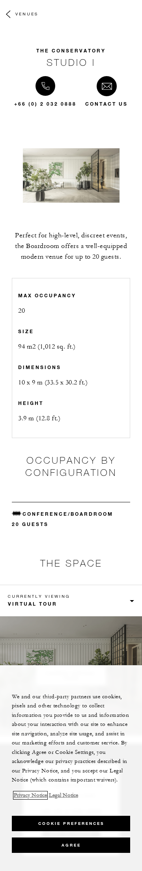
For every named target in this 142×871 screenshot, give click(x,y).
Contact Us (106, 104)
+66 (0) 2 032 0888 (45, 104)
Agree (71, 845)
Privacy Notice (30, 795)
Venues (26, 13)
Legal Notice (63, 795)
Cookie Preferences (71, 823)
